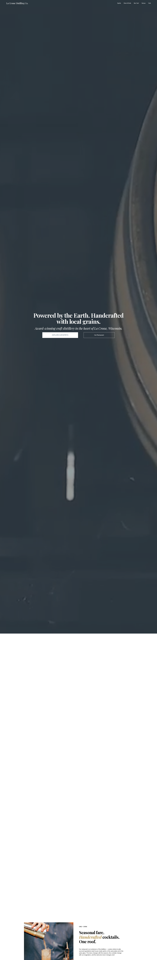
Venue (143, 3)
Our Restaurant (99, 335)
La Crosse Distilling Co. (17, 3)
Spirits (119, 3)
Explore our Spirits (60, 335)
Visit (149, 3)
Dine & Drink (127, 3)
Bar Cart (136, 3)
